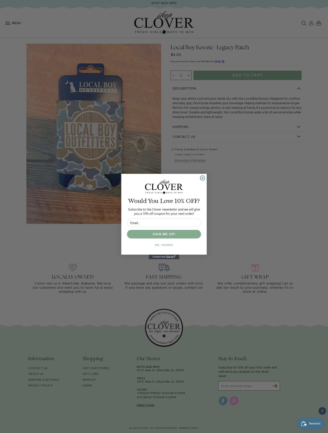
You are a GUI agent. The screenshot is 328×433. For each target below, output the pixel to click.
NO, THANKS (164, 245)
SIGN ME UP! (164, 234)
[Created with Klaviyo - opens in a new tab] (164, 257)
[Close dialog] (202, 178)
